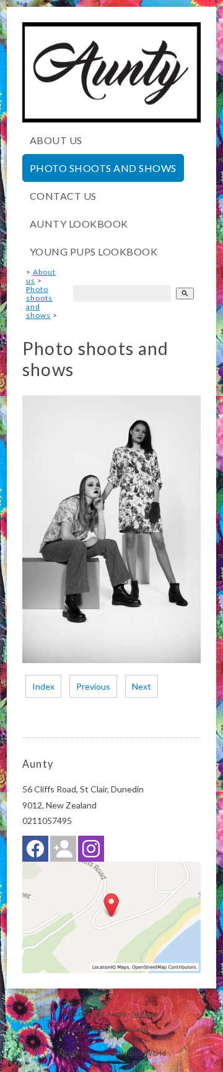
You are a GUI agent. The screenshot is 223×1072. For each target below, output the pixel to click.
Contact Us (63, 196)
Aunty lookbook (79, 223)
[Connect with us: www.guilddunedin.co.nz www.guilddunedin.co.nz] (63, 851)
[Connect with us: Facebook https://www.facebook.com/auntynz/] (35, 851)
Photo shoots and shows (103, 168)
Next (141, 686)
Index (43, 686)
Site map (144, 1013)
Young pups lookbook (94, 251)
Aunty (116, 1013)
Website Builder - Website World (111, 1052)
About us (56, 140)
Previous (93, 686)
